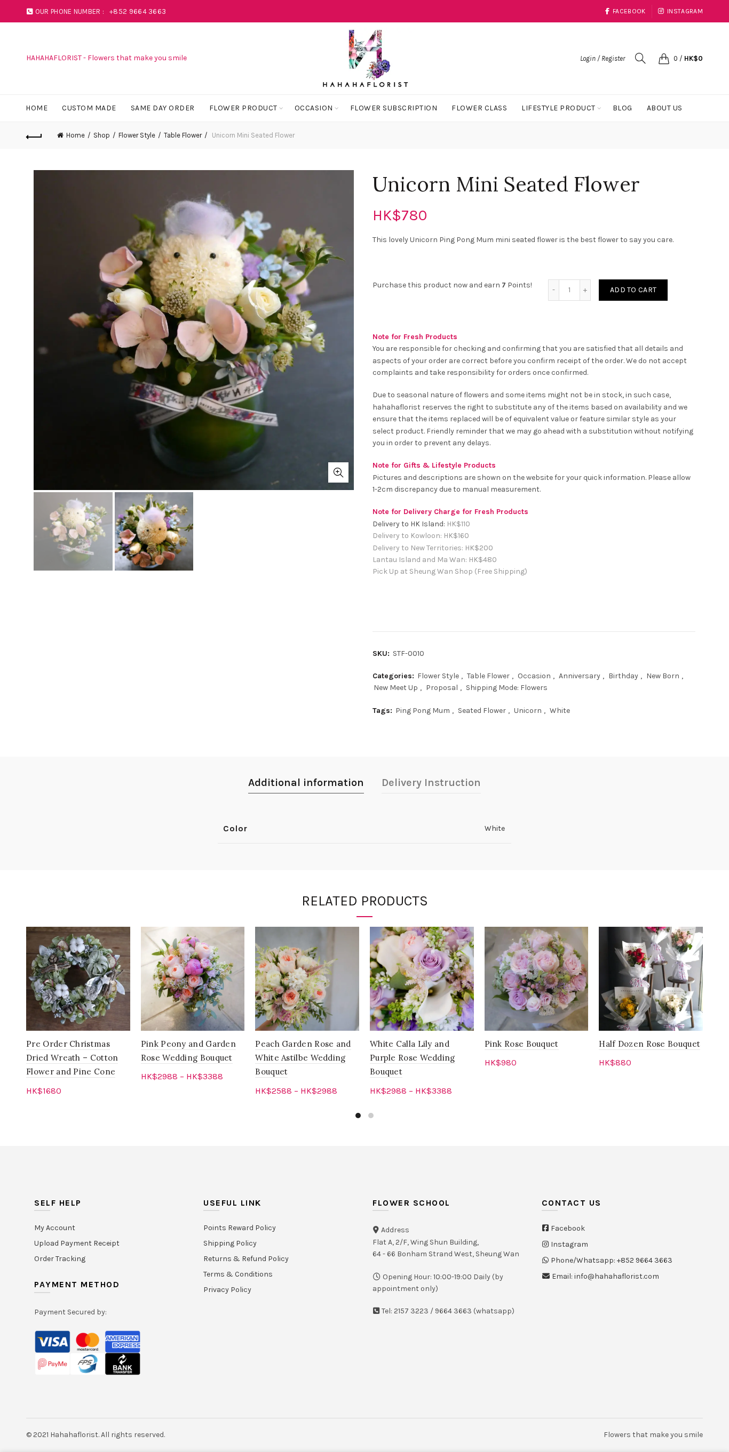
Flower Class (479, 108)
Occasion (314, 108)
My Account (54, 1227)
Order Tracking (59, 1258)
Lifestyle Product (558, 108)
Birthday (623, 675)
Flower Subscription (394, 108)
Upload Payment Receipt (77, 1243)
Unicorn (528, 710)
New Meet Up (396, 687)
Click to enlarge (338, 472)
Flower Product (243, 108)
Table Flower (183, 135)
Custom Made (89, 108)
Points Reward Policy (239, 1227)
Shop (101, 135)
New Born (662, 675)
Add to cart (633, 289)
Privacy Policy (227, 1289)
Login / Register (602, 58)
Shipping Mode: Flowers (507, 687)
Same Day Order (163, 108)
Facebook (629, 11)
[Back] (34, 135)
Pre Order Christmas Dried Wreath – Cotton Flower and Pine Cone (72, 1058)
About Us (665, 108)
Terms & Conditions (238, 1274)
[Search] (640, 58)
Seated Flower (482, 710)
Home (36, 108)
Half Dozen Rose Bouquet (649, 1044)
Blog (622, 108)
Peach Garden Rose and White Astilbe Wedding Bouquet (303, 1058)
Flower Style (136, 135)
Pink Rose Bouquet (522, 1044)
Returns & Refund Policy (246, 1258)
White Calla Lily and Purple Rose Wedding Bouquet (412, 1058)
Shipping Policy (230, 1243)
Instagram (685, 11)
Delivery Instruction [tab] (431, 782)
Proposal (442, 687)
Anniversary (579, 675)
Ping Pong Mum (422, 710)
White (560, 710)
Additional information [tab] (306, 782)
